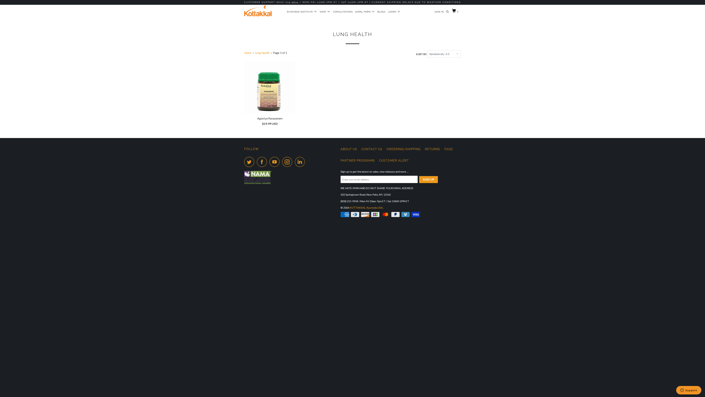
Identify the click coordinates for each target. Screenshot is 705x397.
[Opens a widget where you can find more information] (688, 390)
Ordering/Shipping (403, 149)
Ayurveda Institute (300, 11)
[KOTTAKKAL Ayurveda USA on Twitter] (250, 162)
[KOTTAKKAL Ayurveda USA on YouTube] (276, 162)
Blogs (381, 12)
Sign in (439, 12)
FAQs (448, 149)
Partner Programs (358, 160)
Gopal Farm (363, 11)
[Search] (448, 11)
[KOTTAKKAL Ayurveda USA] (263, 11)
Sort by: (421, 54)
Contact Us (371, 149)
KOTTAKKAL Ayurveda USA (366, 207)
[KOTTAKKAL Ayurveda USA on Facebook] (263, 162)
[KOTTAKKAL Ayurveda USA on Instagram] (288, 162)
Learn (393, 11)
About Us (349, 149)
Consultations (343, 12)
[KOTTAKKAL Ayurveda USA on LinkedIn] (301, 162)
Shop (324, 11)
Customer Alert (394, 160)
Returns (432, 149)
